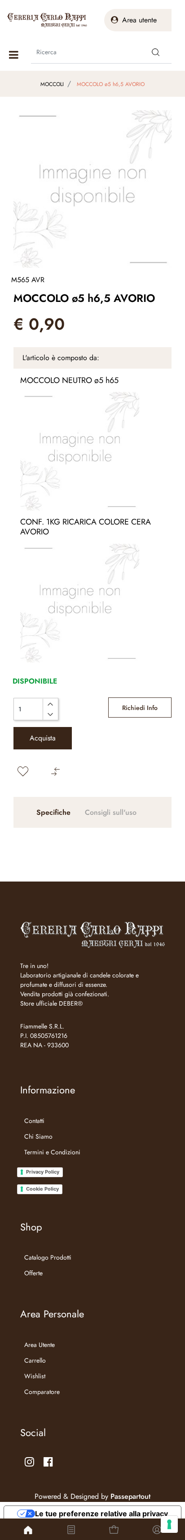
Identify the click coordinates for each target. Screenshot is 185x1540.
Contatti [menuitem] (34, 1120)
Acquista (43, 738)
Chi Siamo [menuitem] (38, 1136)
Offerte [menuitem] (33, 1273)
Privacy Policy (42, 1172)
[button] (156, 52)
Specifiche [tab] (53, 812)
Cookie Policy (42, 1189)
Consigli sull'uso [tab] (111, 812)
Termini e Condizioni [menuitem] (52, 1152)
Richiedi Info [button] (140, 707)
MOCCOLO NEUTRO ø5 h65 (69, 380)
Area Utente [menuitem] (39, 1344)
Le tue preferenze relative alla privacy (101, 1513)
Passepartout (130, 1496)
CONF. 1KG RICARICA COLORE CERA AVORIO (85, 527)
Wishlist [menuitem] (34, 1376)
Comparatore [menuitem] (42, 1391)
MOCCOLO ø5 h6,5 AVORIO (111, 84)
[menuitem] (50, 1163)
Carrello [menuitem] (35, 1360)
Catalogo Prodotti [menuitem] (47, 1257)
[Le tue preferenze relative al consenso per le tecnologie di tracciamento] (169, 1524)
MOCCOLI (52, 84)
